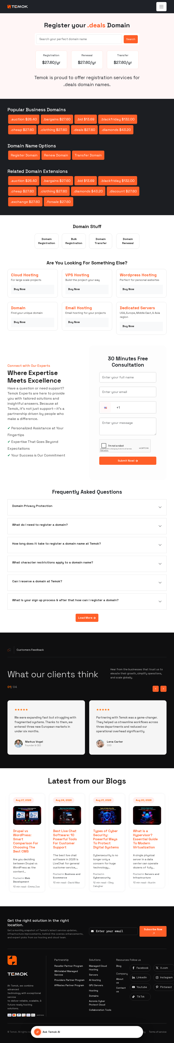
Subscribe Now (153, 929)
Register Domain (24, 155)
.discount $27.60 (123, 191)
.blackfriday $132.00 (118, 119)
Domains (94, 995)
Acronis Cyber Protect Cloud (97, 1003)
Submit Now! (126, 460)
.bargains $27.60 (57, 119)
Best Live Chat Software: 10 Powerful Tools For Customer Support (65, 839)
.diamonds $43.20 (116, 130)
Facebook (143, 967)
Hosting (93, 990)
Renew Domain (56, 155)
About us (119, 980)
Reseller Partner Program (68, 965)
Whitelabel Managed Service (66, 973)
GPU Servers (96, 985)
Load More (85, 617)
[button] (105, 407)
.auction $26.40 (24, 119)
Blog (118, 965)
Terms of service (158, 1031)
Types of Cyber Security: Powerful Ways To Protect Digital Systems (106, 839)
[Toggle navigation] (161, 6)
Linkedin (142, 977)
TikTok (141, 996)
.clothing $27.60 (53, 130)
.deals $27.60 (84, 130)
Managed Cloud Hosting (98, 967)
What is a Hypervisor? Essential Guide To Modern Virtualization (145, 839)
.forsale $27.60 (58, 202)
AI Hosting (95, 980)
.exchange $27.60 (25, 202)
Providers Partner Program (69, 980)
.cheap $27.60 (22, 130)
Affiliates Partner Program (69, 985)
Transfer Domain (88, 155)
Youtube (142, 987)
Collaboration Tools (100, 1009)
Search (130, 39)
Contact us (121, 989)
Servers (93, 974)
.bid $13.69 (85, 119)
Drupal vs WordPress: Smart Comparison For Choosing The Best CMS (25, 841)
